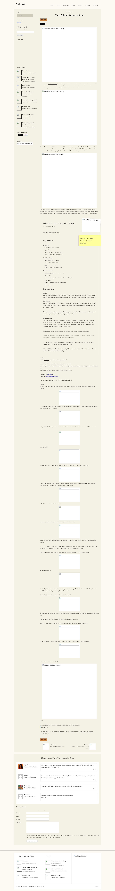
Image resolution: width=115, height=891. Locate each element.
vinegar (46, 254)
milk (46, 265)
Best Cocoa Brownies (56, 875)
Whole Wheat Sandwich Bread (69, 15)
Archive (58, 5)
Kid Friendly (90, 731)
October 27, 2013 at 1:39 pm (30, 777)
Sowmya (43, 797)
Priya (25, 786)
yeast (46, 262)
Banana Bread (25, 71)
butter (46, 282)
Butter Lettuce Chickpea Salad (29, 100)
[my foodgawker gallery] (80, 856)
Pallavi (59, 725)
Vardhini (46, 226)
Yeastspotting (65, 725)
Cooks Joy (20, 4)
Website (18, 819)
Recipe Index (66, 5)
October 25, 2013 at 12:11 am (30, 796)
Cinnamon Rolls (26, 106)
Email (17, 816)
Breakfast (68, 731)
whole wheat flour (49, 247)
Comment (18, 822)
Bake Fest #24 (48, 725)
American (55, 731)
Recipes (80, 5)
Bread (63, 731)
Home (51, 5)
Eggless (73, 731)
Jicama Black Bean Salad (28, 92)
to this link (46, 360)
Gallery (77, 731)
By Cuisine (95, 5)
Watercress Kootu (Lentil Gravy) (28, 124)
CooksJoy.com (31, 886)
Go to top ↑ (97, 886)
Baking (60, 731)
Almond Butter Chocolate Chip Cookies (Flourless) (28, 78)
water (46, 252)
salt (45, 250)
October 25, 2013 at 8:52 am (30, 787)
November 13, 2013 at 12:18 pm (30, 766)
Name (17, 813)
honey (46, 285)
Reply (94, 769)
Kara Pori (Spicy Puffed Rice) (57, 746)
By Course (87, 5)
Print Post (43, 19)
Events (74, 5)
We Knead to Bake (52, 84)
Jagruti (26, 765)
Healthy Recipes (82, 731)
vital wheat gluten (49, 273)
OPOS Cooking (26, 85)
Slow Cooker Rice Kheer (28, 114)
